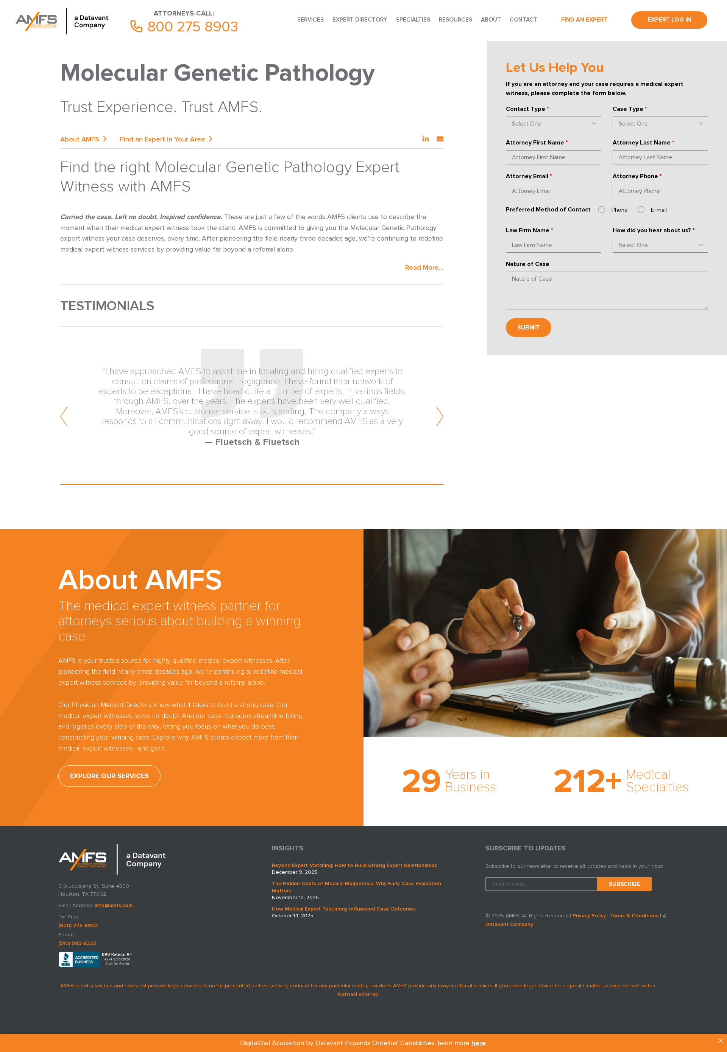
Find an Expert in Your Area (162, 139)
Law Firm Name (529, 230)
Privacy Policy (589, 915)
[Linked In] (426, 139)
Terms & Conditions (634, 915)
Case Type (630, 109)
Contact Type (527, 109)
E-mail (659, 210)
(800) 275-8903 (78, 925)
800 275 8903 (191, 27)
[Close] (720, 1040)
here (478, 1043)
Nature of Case (527, 264)
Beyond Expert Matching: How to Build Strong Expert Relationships (354, 865)
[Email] (440, 139)
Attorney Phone (637, 176)
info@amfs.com (114, 905)
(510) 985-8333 (77, 943)
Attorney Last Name (643, 142)
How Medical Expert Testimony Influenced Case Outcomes (344, 909)
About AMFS (79, 139)
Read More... (424, 267)
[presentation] (64, 416)
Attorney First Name (537, 142)
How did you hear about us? (653, 230)
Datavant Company (509, 924)
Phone (620, 210)
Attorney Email (529, 176)
